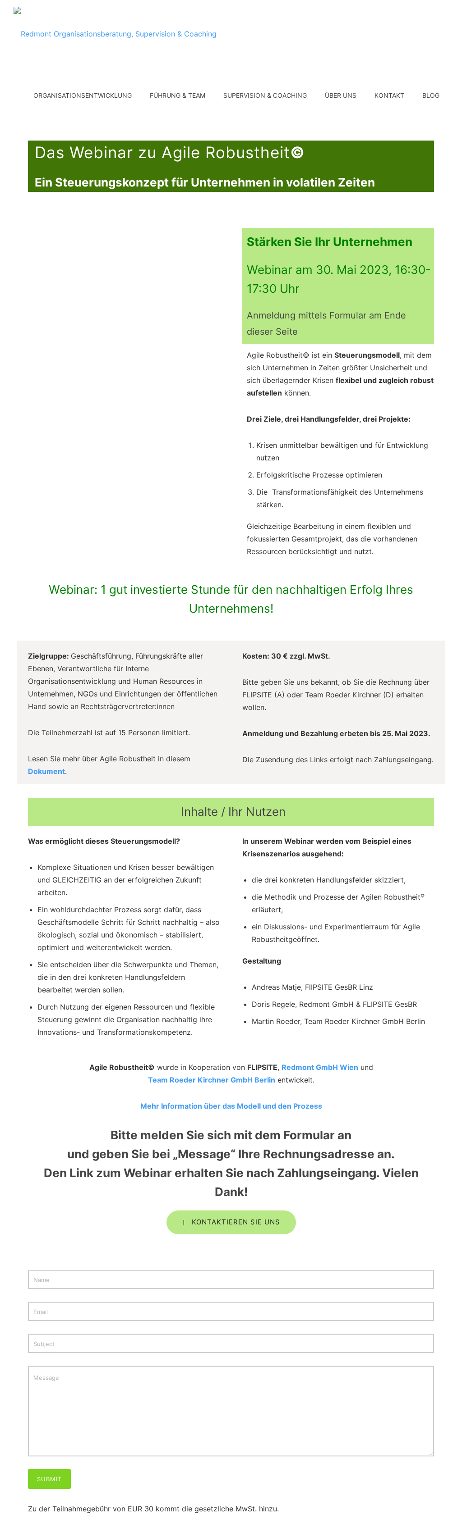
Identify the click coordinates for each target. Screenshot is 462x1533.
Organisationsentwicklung (82, 95)
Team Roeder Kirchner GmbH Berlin (211, 1079)
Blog (430, 95)
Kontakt (389, 95)
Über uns (340, 95)
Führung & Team (177, 95)
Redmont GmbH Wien (320, 1067)
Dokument (46, 771)
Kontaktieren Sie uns (236, 1222)
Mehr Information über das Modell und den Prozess (231, 1105)
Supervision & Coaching (265, 95)
